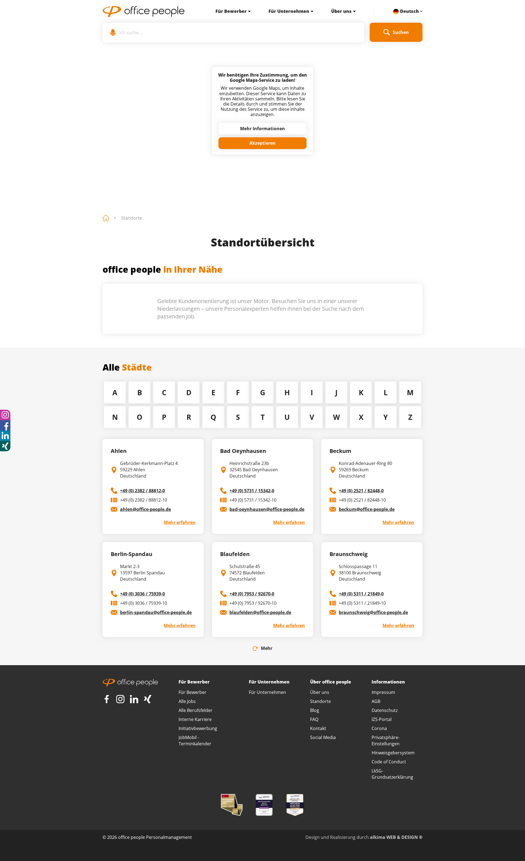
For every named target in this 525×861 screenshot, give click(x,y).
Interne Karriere (195, 719)
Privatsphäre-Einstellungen (385, 740)
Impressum (383, 692)
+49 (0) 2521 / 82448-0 (361, 491)
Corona (379, 728)
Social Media (323, 737)
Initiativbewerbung (198, 728)
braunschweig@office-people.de (373, 612)
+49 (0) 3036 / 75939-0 (142, 594)
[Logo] (149, 11)
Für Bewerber (231, 11)
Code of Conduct (389, 762)
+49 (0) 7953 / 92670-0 (251, 594)
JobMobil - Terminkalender (195, 740)
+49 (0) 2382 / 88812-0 (142, 491)
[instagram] (5, 415)
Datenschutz (385, 710)
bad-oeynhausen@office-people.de (266, 509)
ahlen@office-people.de (145, 509)
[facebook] (5, 425)
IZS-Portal (382, 719)
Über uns (341, 11)
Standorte (131, 218)
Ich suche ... (131, 33)
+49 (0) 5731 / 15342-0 (251, 491)
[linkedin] (5, 435)
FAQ (314, 719)
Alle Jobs (187, 701)
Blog (314, 710)
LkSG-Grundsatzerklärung (392, 774)
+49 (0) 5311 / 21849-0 (361, 594)
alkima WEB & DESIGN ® (396, 837)
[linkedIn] (134, 699)
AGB (376, 701)
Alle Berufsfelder (195, 710)
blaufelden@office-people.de (260, 612)
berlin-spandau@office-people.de (156, 612)
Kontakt (318, 728)
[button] (248, 11)
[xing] (5, 446)
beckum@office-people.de (367, 509)
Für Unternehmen (289, 11)
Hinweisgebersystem (393, 753)
